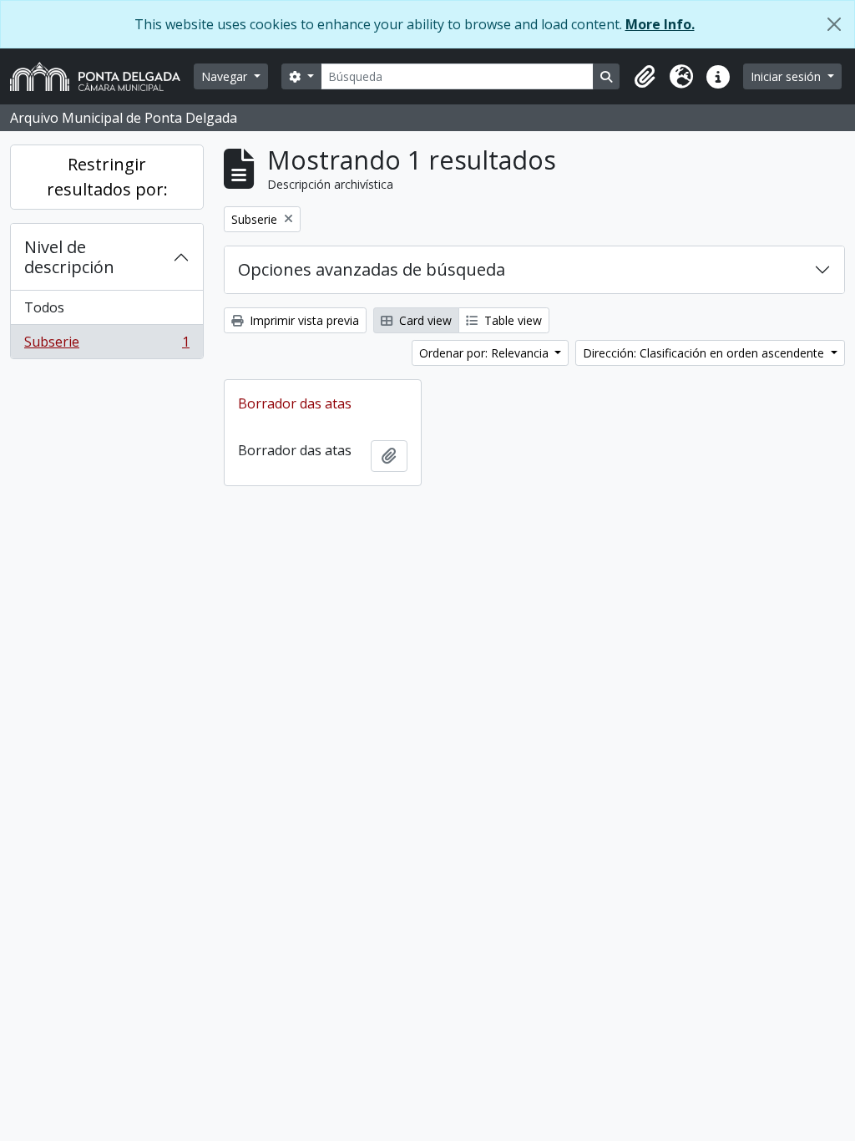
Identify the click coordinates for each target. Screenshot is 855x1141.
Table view (511, 320)
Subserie (106, 345)
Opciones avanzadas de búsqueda (371, 269)
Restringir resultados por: (107, 176)
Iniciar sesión (787, 76)
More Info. (660, 24)
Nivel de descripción (69, 257)
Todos (44, 307)
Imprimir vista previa (302, 320)
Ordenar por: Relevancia (485, 353)
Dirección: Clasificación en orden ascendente (705, 353)
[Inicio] (102, 76)
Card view (424, 320)
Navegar (225, 76)
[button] (644, 76)
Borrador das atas (295, 403)
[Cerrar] (834, 24)
